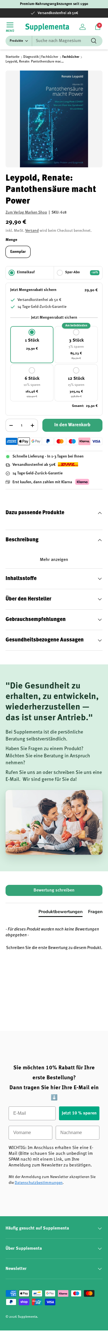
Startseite (12, 57)
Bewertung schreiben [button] (54, 890)
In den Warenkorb (72, 425)
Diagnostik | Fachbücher (40, 57)
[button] (97, 27)
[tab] (60, 913)
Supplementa (27, 1317)
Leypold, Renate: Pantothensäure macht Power (35, 61)
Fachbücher (70, 57)
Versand (32, 231)
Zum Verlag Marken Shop (26, 212)
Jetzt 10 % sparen (79, 1113)
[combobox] (54, 41)
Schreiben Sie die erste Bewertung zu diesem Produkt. (54, 948)
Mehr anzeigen (54, 560)
